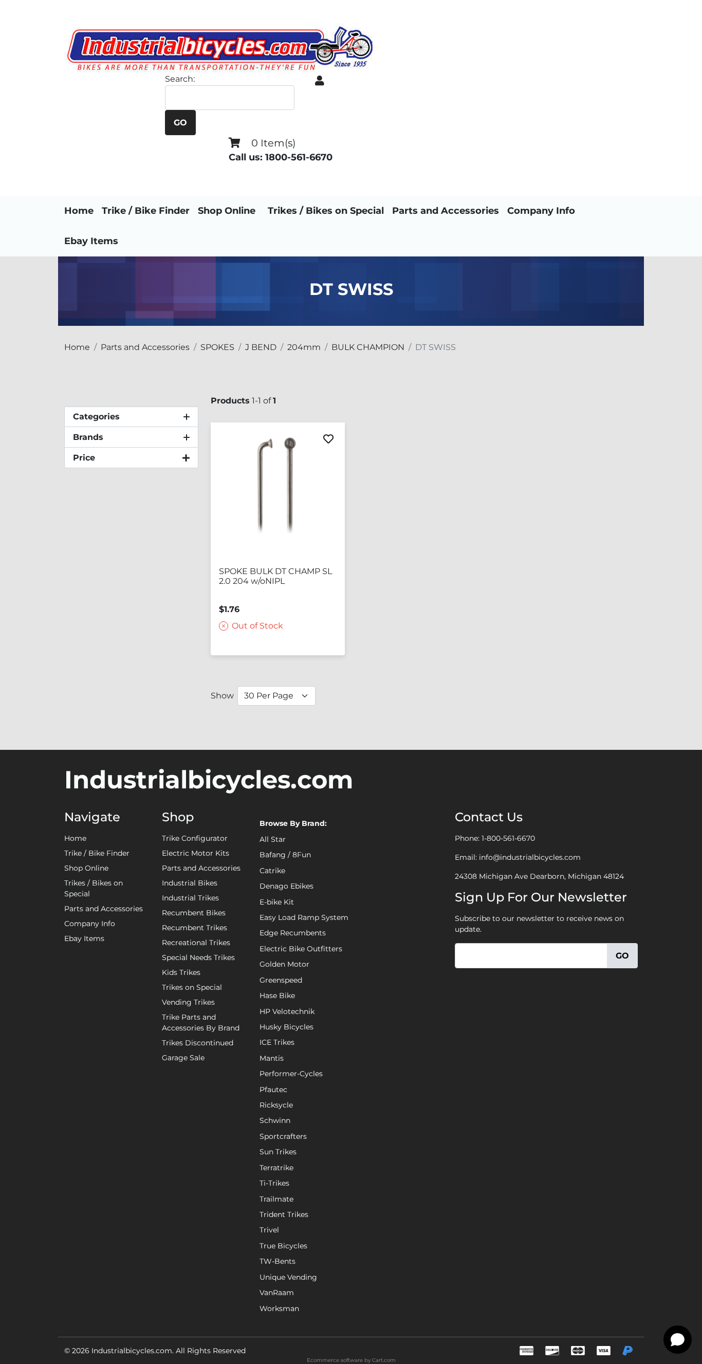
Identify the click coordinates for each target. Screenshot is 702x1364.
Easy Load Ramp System (304, 917)
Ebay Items (91, 241)
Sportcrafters (283, 1136)
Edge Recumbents (293, 932)
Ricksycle (276, 1105)
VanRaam (277, 1292)
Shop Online (226, 210)
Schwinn (275, 1120)
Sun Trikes (278, 1151)
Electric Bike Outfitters (301, 948)
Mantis (272, 1058)
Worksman (279, 1308)
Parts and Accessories (445, 210)
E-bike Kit (277, 902)
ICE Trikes (277, 1042)
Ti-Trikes (274, 1183)
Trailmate (276, 1199)
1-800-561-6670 (508, 838)
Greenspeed (281, 980)
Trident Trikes (284, 1214)
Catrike (272, 870)
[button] (319, 81)
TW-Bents (277, 1261)
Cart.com (384, 1360)
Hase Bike (277, 995)
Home (79, 210)
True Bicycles (283, 1245)
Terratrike (276, 1167)
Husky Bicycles (286, 1026)
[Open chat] (677, 1339)
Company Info (541, 210)
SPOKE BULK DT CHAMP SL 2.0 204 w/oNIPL (275, 576)
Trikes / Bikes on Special (326, 210)
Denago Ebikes (286, 886)
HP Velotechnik (287, 1011)
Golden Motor (284, 964)
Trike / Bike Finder (146, 210)
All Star (273, 839)
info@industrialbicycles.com (530, 857)
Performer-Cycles (291, 1073)
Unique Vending (288, 1277)
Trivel (269, 1229)
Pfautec (273, 1089)
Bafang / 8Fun (285, 854)
